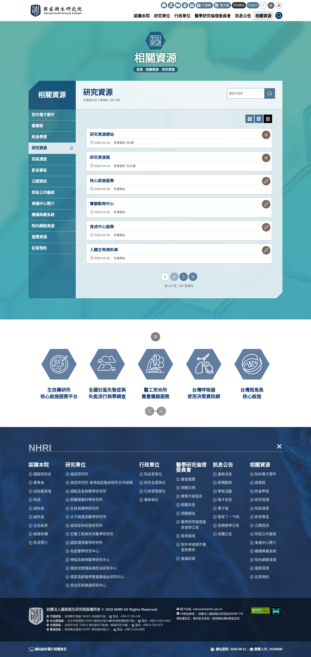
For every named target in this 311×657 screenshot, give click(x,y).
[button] (263, 5)
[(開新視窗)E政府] (276, 612)
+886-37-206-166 (130, 616)
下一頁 (183, 276)
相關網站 (188, 514)
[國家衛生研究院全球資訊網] (36, 616)
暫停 (155, 336)
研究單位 (162, 16)
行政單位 (182, 16)
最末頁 (193, 276)
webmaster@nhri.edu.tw (207, 609)
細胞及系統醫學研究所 (88, 491)
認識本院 (142, 16)
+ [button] (279, 446)
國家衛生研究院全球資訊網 (56, 10)
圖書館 (37, 126)
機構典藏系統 (43, 215)
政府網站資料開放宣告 (226, 618)
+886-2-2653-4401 (160, 620)
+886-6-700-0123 (152, 625)
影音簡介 (40, 543)
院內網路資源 (43, 226)
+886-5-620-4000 (134, 629)
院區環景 (39, 159)
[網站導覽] (171, 5)
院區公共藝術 (43, 192)
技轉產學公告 (228, 526)
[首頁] (164, 5)
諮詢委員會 (42, 491)
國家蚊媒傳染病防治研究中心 (93, 568)
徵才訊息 (225, 500)
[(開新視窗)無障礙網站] (258, 610)
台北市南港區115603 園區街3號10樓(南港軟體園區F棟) (100, 620)
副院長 (38, 508)
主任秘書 (40, 526)
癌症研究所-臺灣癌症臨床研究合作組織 (101, 483)
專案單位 (151, 500)
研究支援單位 (155, 483)
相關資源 (263, 16)
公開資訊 (39, 181)
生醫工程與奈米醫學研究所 (91, 534)
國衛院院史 (42, 474)
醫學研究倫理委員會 (213, 16)
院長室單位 (153, 474)
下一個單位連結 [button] (161, 411)
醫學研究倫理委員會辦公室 (193, 525)
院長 (37, 500)
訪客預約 (39, 248)
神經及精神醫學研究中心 (90, 560)
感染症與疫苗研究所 (86, 526)
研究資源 (168, 69)
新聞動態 (225, 483)
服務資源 (39, 237)
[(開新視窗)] (178, 5)
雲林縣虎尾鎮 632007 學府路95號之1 (87, 629)
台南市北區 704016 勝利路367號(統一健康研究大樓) (96, 625)
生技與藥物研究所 (84, 508)
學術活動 (225, 491)
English (252, 5)
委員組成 (188, 536)
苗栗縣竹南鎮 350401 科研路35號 (85, 616)
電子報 (223, 508)
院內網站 (238, 5)
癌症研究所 (79, 474)
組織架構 (40, 534)
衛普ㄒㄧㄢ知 (228, 517)
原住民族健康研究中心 (88, 585)
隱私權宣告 (183, 618)
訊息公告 (243, 16)
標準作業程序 (191, 496)
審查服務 (188, 479)
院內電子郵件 (43, 115)
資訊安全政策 (201, 618)
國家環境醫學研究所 (86, 543)
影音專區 (39, 170)
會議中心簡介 (43, 203)
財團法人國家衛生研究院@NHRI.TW (220, 613)
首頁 (139, 69)
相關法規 (188, 488)
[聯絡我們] (192, 5)
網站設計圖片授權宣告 (51, 649)
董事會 (38, 483)
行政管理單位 (155, 491)
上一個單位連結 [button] (149, 411)
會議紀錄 (188, 559)
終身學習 (39, 137)
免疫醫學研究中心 (84, 551)
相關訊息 (188, 505)
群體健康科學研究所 (86, 500)
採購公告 (225, 534)
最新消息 (225, 474)
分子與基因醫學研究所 (88, 517)
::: (159, 3)
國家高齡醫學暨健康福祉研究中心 (97, 577)
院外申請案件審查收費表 (193, 547)
